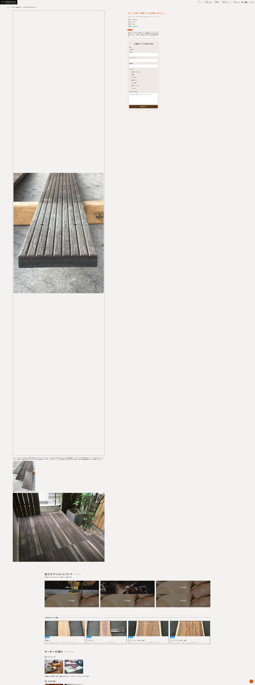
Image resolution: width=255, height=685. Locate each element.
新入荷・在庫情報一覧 (17, 7)
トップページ (8, 7)
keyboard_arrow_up (251, 681)
